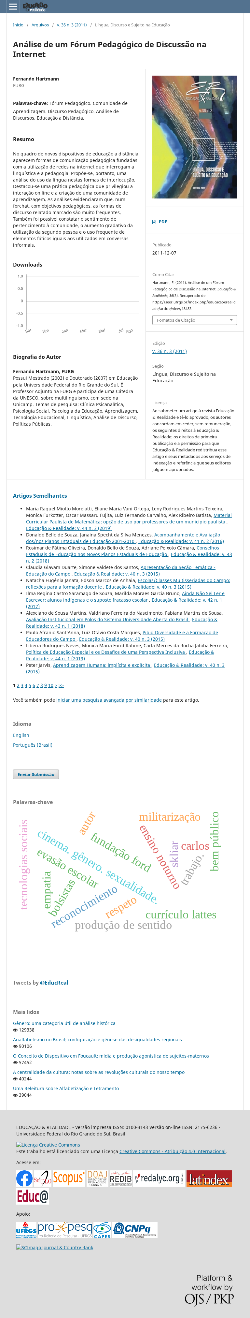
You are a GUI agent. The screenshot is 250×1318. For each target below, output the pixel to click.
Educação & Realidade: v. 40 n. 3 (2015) (117, 574)
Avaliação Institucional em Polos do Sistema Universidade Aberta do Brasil (107, 619)
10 (50, 685)
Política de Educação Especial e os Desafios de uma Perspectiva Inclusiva (106, 652)
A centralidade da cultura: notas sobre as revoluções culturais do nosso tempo (99, 1072)
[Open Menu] (13, 6)
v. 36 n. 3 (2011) (72, 25)
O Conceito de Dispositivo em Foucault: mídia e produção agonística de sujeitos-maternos (111, 1056)
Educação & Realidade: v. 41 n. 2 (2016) (181, 541)
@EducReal (54, 982)
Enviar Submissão (36, 774)
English (21, 735)
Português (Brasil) (32, 745)
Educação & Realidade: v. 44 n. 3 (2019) (69, 528)
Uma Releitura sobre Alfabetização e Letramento (66, 1088)
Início (18, 25)
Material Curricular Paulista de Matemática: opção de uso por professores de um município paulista (129, 518)
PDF (163, 222)
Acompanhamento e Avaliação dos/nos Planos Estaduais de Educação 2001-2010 (123, 538)
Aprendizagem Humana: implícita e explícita (102, 665)
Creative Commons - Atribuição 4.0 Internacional (172, 1151)
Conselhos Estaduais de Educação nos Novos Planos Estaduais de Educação (122, 551)
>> (61, 685)
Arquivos (40, 25)
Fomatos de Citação (176, 320)
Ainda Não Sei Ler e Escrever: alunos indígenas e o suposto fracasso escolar (125, 596)
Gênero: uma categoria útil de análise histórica (64, 1023)
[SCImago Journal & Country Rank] (54, 1247)
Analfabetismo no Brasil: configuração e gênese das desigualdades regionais (97, 1039)
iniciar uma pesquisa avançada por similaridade (109, 700)
